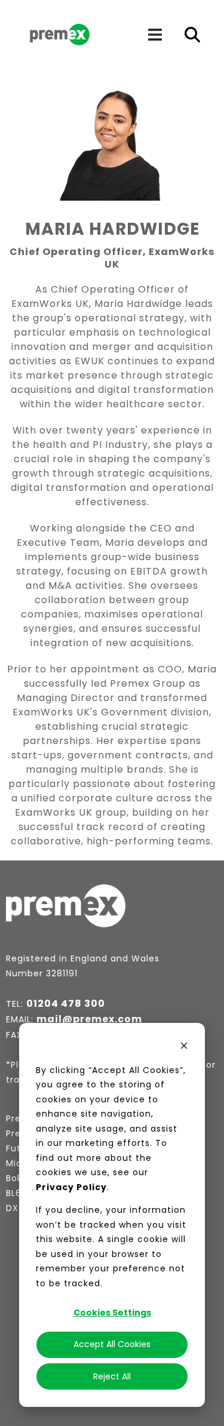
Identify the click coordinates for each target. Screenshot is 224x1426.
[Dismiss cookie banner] (184, 1047)
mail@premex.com (89, 1019)
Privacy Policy (71, 1187)
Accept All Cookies (112, 1344)
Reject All (112, 1376)
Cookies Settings (112, 1313)
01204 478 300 (65, 1003)
